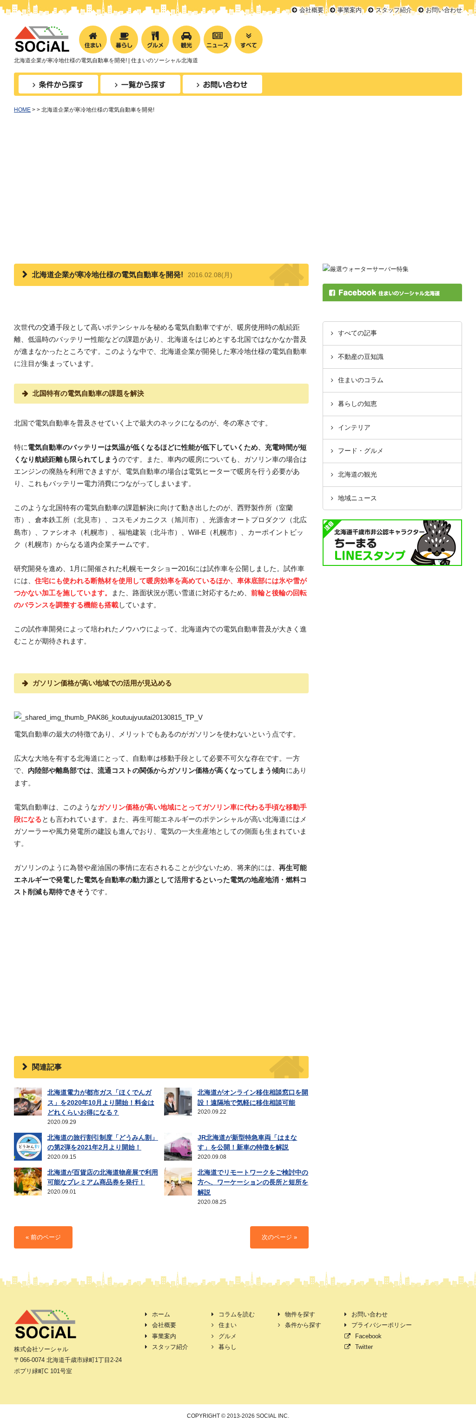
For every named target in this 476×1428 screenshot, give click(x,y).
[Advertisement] (238, 194)
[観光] (186, 39)
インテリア (354, 427)
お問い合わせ (444, 10)
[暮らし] (124, 39)
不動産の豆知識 (360, 356)
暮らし (227, 1346)
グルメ (227, 1336)
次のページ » (279, 1237)
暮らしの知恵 (357, 403)
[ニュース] (217, 39)
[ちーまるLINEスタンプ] (392, 560)
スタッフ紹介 (394, 10)
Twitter (364, 1346)
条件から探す (303, 1325)
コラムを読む (236, 1314)
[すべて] (249, 39)
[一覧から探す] (140, 84)
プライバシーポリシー (381, 1325)
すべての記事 (357, 333)
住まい (227, 1325)
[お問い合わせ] (222, 84)
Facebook (368, 1336)
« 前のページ (43, 1237)
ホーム (161, 1314)
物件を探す (300, 1314)
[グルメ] (155, 39)
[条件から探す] (58, 84)
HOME (22, 109)
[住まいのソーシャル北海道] (42, 46)
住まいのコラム (360, 380)
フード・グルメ (360, 450)
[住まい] (93, 39)
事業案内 (349, 10)
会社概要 (311, 10)
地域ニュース (357, 498)
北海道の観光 (357, 474)
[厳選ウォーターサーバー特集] (366, 269)
